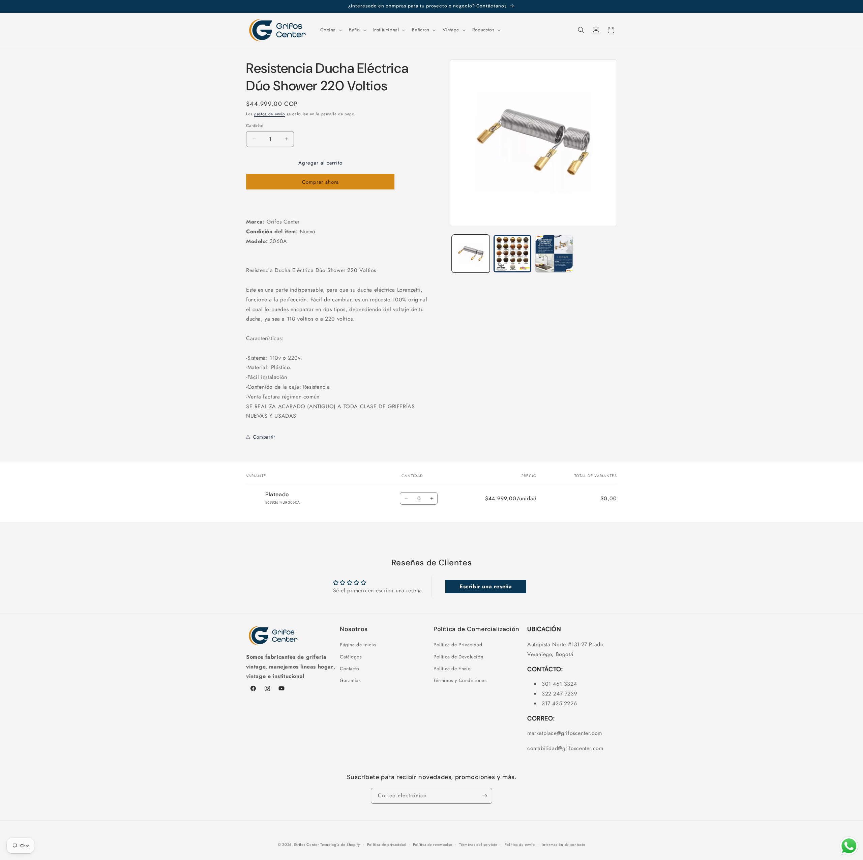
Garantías (350, 680)
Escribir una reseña (485, 586)
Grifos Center (307, 844)
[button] (330, 30)
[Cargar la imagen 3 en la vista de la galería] (554, 254)
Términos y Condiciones (460, 680)
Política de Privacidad (458, 644)
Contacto (349, 668)
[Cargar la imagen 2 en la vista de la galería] (512, 254)
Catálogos (351, 656)
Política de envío (520, 844)
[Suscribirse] (484, 796)
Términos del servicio (478, 844)
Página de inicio (358, 644)
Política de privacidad (386, 844)
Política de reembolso (432, 844)
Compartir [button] (264, 437)
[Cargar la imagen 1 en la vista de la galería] (471, 254)
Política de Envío (452, 668)
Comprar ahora (320, 182)
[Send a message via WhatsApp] (849, 846)
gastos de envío (269, 114)
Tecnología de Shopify (340, 844)
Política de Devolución (458, 656)
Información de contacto (563, 844)
